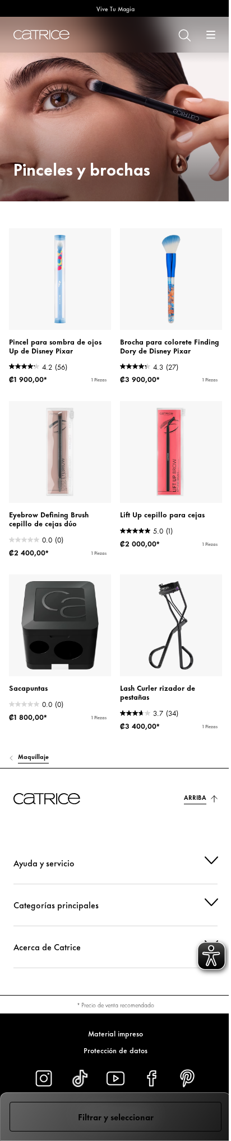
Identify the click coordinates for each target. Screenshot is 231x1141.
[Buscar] (183, 34)
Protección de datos (112, 1049)
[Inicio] (41, 34)
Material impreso (111, 1033)
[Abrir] (211, 34)
